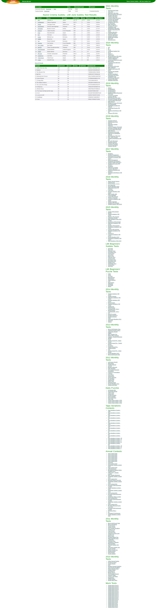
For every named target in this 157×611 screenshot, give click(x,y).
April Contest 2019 (112, 463)
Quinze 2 (110, 53)
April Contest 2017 (112, 479)
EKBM (39, 39)
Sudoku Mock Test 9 (113, 600)
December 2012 (112, 260)
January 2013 (111, 258)
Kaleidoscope (111, 182)
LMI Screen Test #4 (112, 331)
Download (48, 9)
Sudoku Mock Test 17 (113, 590)
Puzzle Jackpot (111, 553)
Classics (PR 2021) (113, 36)
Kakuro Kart (111, 394)
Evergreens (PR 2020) (113, 66)
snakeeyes (40, 55)
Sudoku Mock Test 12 (113, 597)
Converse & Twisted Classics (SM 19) (113, 96)
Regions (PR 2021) (113, 26)
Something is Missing (113, 542)
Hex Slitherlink (111, 185)
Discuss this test (26, 1)
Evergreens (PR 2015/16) (114, 222)
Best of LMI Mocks (112, 524)
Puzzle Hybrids (111, 548)
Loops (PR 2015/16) (113, 196)
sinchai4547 (41, 26)
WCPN (109, 213)
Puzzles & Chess (112, 562)
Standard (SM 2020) (113, 80)
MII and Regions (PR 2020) (114, 56)
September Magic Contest (114, 496)
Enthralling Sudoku (112, 124)
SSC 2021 (110, 12)
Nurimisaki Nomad (112, 391)
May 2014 (110, 249)
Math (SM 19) (111, 101)
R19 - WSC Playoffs (113, 137)
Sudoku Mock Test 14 (113, 594)
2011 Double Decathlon (114, 528)
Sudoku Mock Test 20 (113, 586)
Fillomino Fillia (111, 541)
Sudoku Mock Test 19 (113, 588)
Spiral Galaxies (112, 280)
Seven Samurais (112, 377)
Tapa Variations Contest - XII (115, 438)
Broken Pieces (111, 572)
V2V (109, 349)
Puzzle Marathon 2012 (113, 383)
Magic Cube (111, 536)
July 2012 (110, 266)
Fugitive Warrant (112, 364)
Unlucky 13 (111, 233)
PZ (108, 48)
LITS (109, 281)
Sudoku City (111, 534)
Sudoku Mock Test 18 (113, 589)
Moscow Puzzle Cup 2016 (114, 480)
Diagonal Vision (112, 382)
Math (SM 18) (111, 131)
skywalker (40, 28)
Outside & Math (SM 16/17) (114, 162)
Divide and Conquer (113, 37)
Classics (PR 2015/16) (113, 229)
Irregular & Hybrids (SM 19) (114, 99)
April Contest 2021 (112, 460)
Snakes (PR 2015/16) (113, 211)
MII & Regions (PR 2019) (114, 98)
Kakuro (110, 321)
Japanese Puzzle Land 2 (114, 330)
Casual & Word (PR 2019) (114, 100)
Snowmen (110, 166)
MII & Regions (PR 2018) (114, 136)
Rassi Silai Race (112, 397)
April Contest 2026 (112, 453)
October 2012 (111, 262)
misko (39, 37)
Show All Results (39, 63)
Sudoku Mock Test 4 (113, 607)
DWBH (109, 333)
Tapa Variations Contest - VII (115, 446)
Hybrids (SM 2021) (112, 17)
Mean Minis (111, 61)
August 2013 (111, 253)
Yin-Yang (110, 276)
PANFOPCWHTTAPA (113, 10)
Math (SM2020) (112, 67)
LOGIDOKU (111, 539)
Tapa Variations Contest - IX (115, 442)
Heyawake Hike (112, 390)
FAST (109, 318)
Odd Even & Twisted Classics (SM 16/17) (113, 168)
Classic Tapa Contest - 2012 (115, 403)
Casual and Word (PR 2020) (115, 60)
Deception (110, 345)
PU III (109, 52)
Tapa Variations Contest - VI (115, 447)
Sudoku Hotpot (111, 570)
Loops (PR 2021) (112, 33)
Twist (109, 546)
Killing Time (111, 381)
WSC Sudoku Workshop (114, 475)
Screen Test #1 (111, 563)
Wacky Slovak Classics (113, 181)
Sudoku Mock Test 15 (113, 593)
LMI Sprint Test (111, 532)
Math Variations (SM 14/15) (114, 241)
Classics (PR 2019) (113, 113)
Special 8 (110, 320)
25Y (109, 47)
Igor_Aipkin (41, 45)
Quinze (110, 87)
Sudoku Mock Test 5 (113, 605)
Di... (109, 512)
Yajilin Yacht (111, 392)
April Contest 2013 (112, 504)
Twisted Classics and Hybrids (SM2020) (113, 58)
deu (39, 20)
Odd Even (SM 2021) (113, 13)
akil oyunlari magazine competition (113, 370)
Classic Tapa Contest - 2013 (115, 401)
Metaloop (110, 65)
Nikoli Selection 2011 (113, 538)
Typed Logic (111, 55)
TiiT (39, 35)
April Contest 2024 (112, 456)
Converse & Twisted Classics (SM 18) (113, 145)
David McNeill (41, 49)
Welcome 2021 (111, 39)
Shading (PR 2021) (113, 15)
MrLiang (40, 53)
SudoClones (111, 376)
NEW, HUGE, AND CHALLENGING (112, 195)
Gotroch (40, 30)
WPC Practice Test (112, 334)
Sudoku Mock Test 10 (113, 599)
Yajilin (109, 275)
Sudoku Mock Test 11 (113, 598)
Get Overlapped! (112, 104)
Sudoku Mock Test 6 (113, 604)
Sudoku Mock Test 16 (113, 591)
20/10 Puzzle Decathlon (114, 567)
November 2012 (112, 261)
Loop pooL (110, 190)
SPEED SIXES (111, 579)
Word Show (111, 363)
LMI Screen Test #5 (112, 218)
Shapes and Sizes (112, 385)
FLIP (109, 565)
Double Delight (111, 551)
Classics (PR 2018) (113, 143)
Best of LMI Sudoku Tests (114, 329)
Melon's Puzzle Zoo (113, 550)
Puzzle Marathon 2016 (113, 186)
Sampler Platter (112, 575)
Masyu (109, 286)
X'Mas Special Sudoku (113, 561)
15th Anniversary (112, 469)
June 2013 (110, 254)
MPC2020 (110, 38)
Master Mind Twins (112, 580)
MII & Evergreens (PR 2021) (115, 14)
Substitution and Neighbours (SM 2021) (113, 28)
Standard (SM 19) (112, 120)
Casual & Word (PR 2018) (114, 129)
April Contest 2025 (112, 455)
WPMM (110, 338)
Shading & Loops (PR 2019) (115, 103)
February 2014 (111, 251)
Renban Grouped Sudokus (114, 566)
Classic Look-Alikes (113, 576)
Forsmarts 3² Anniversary (114, 513)
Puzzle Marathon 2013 (113, 353)
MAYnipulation (111, 543)
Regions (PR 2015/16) (113, 216)
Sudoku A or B (111, 529)
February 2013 (111, 257)
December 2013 (112, 252)
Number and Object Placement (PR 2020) (113, 74)
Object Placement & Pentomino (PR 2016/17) (114, 160)
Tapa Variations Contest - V (114, 448)
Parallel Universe (112, 316)
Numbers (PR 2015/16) (113, 225)
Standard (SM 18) (112, 142)
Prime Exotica (111, 552)
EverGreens (111, 577)
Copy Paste (111, 375)
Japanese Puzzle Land (113, 533)
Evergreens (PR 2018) (113, 132)
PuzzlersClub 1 (112, 91)
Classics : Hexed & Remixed (115, 337)
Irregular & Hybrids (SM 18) (114, 128)
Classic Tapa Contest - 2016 (115, 400)
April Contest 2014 (112, 498)
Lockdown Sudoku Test (113, 51)
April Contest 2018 (112, 467)
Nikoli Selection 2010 (113, 569)
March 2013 (111, 256)
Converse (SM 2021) (113, 22)
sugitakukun (41, 22)
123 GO (110, 366)
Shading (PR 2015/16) (113, 203)
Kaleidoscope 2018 (113, 122)
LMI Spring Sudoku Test (114, 547)
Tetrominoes (111, 278)
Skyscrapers (111, 282)
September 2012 (112, 263)
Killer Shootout (111, 368)
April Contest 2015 (112, 493)
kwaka (39, 24)
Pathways (110, 125)
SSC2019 (110, 462)
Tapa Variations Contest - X (114, 440)
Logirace (110, 373)
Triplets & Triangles (113, 198)
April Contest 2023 (112, 457)
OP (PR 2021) (111, 23)
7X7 (109, 313)
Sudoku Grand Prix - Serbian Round (113, 347)
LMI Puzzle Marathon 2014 (114, 319)
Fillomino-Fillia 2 (112, 510)
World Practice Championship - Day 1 (113, 311)
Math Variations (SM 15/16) (114, 219)
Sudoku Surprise (112, 296)
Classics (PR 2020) (113, 79)
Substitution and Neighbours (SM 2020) (113, 77)
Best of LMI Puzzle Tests (114, 354)
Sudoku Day (111, 306)
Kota (39, 32)
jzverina (40, 43)
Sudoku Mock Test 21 (113, 585)
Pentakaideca (111, 89)
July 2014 (110, 248)
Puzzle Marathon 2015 (113, 237)
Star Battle (110, 285)
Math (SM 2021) (112, 24)
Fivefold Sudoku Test (113, 537)
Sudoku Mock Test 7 (113, 603)
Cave (109, 273)
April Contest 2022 (112, 458)
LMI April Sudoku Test (113, 545)
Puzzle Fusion (111, 526)
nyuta (39, 60)
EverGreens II (111, 571)
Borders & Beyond (112, 367)
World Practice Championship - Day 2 (113, 308)
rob (39, 41)
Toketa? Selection (112, 201)
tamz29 (40, 47)
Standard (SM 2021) (113, 34)
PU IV (109, 50)
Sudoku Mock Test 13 (113, 595)
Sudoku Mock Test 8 (113, 602)
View (55, 9)
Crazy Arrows (111, 531)
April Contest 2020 (112, 461)
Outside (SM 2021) (112, 32)
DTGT (109, 339)
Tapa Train (110, 399)
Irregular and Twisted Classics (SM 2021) (113, 20)
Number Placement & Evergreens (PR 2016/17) (114, 155)
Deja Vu (110, 123)
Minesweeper (111, 277)
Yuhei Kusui (41, 58)
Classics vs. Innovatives (114, 372)
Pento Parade (111, 302)
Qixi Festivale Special (113, 574)
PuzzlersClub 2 (112, 90)
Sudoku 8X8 (111, 380)
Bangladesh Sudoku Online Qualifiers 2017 (115, 471)
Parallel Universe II (112, 315)
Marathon (110, 153)
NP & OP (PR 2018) (113, 141)
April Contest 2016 (112, 484)
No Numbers (111, 378)
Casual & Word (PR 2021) (114, 18)
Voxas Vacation (112, 396)
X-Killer (110, 220)
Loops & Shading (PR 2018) (115, 127)
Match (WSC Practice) (113, 335)
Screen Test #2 (111, 527)
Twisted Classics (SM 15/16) (115, 204)
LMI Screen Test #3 (112, 362)
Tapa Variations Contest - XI (115, 439)
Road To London (112, 314)
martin (39, 51)
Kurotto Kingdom (112, 395)
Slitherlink (110, 284)
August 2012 (111, 265)
